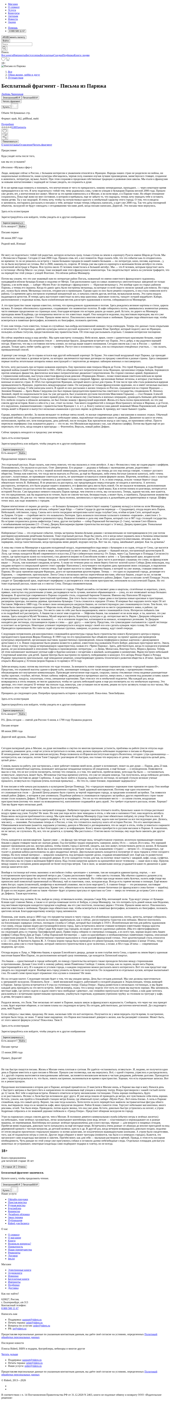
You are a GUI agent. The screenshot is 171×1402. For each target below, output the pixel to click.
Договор (13, 1255)
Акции (12, 22)
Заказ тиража (15, 1217)
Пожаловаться (10, 141)
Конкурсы (14, 13)
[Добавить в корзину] (14, 106)
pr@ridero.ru (19, 1328)
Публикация (15, 1220)
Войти (6, 40)
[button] (85, 48)
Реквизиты (14, 1252)
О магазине (14, 1237)
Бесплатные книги (18, 1279)
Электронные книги (19, 1270)
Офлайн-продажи (18, 1199)
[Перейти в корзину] (7, 60)
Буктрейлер (14, 1208)
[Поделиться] (4, 137)
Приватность (15, 1246)
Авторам (13, 16)
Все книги (7, 55)
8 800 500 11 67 (10, 1308)
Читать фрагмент (11, 101)
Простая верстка (17, 1202)
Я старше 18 (9, 1167)
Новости (13, 19)
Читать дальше (9, 1354)
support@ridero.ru (32, 1319)
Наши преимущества (20, 1249)
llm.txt (11, 1258)
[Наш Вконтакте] (10, 1386)
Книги (12, 1240)
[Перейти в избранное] (3, 60)
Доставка (13, 1288)
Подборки (68, 55)
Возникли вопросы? (19, 1243)
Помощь (13, 27)
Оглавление (26, 144)
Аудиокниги (15, 1273)
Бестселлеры (33, 55)
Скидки (58, 55)
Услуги (12, 10)
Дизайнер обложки (19, 1214)
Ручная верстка (16, 1205)
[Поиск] (4, 48)
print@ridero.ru (34, 1322)
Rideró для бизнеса (18, 1223)
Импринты (19, 55)
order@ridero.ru (41, 1325)
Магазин (13, 4)
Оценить (21, 127)
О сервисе (14, 7)
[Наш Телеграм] (9, 1389)
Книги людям (82, 55)
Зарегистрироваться (13, 223)
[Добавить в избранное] (4, 131)
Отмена (22, 1167)
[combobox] (85, 44)
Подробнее (7, 124)
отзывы (15, 144)
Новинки (13, 1276)
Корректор (14, 1211)
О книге (6, 144)
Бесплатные (47, 55)
